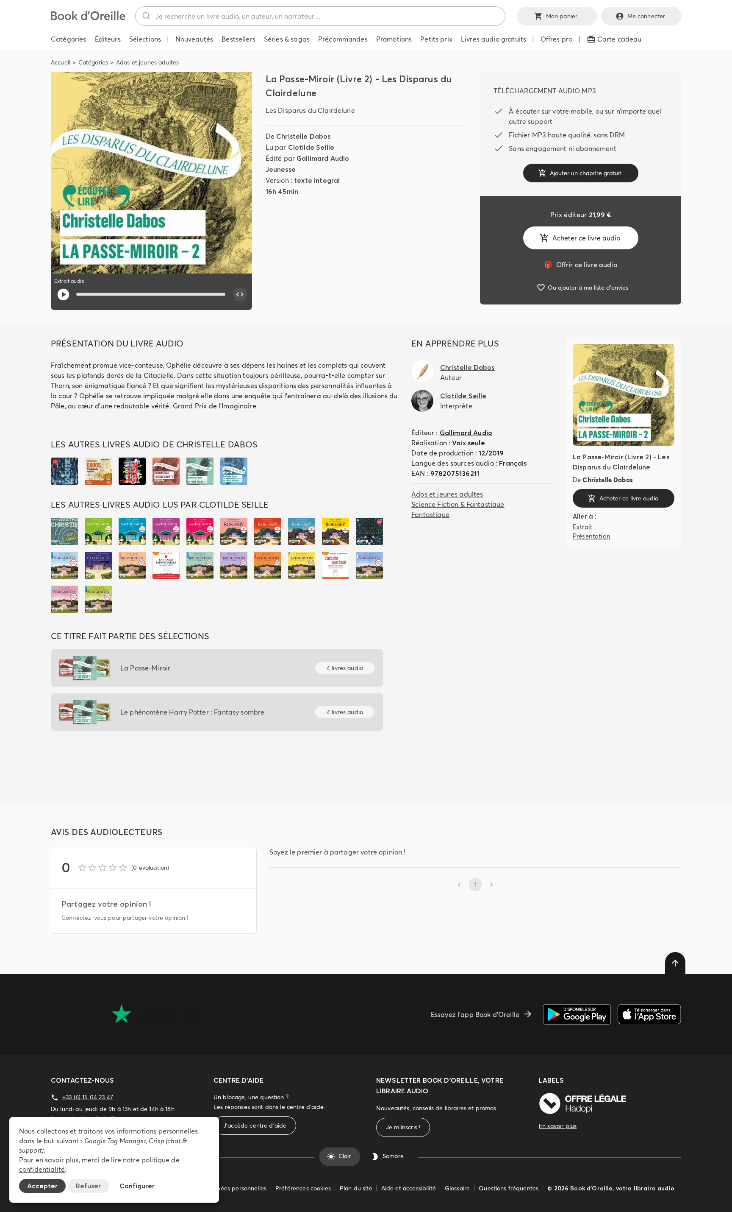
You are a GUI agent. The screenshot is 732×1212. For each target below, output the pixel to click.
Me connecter (646, 16)
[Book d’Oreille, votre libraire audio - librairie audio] (88, 18)
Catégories (93, 62)
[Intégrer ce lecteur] (240, 294)
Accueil (60, 62)
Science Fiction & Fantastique (457, 504)
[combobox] (320, 16)
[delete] (675, 963)
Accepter (42, 1185)
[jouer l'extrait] (63, 294)
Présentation (591, 536)
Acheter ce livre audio (586, 238)
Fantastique (430, 514)
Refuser (88, 1185)
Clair (344, 1156)
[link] (580, 265)
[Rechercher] (145, 16)
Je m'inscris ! (403, 1127)
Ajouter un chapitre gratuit (585, 173)
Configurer (137, 1185)
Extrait (582, 526)
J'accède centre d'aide (254, 1125)
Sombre (393, 1156)
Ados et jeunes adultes (147, 62)
